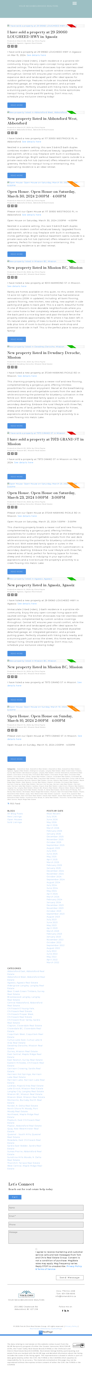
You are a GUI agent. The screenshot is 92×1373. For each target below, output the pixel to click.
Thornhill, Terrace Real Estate (71, 797)
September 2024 (56, 879)
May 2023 (52, 925)
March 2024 (53, 897)
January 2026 (54, 834)
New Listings (14, 817)
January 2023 (54, 937)
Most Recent (54, 814)
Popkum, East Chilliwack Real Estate (64, 792)
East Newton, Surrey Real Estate (34, 782)
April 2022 (52, 960)
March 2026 (53, 828)
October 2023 (54, 911)
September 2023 (56, 914)
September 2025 (56, 845)
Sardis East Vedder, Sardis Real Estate (57, 795)
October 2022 (54, 942)
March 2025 (53, 862)
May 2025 (52, 857)
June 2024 (52, 888)
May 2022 (52, 957)
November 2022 (55, 940)
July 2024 (52, 885)
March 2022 (53, 962)
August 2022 (53, 948)
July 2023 (52, 920)
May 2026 (52, 822)
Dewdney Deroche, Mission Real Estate (35, 364)
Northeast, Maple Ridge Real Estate (36, 792)
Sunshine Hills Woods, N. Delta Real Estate (42, 797)
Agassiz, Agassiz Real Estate (29, 43)
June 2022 (52, 954)
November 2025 (55, 839)
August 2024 (53, 882)
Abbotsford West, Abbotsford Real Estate (35, 130)
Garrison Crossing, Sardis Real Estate (21, 784)
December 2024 (55, 871)
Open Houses (14, 819)
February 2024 (54, 899)
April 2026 (52, 825)
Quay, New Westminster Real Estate (39, 794)
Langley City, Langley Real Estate (20, 788)
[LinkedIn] (68, 1311)
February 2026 (54, 831)
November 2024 (55, 874)
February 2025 (54, 865)
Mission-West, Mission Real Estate (71, 788)
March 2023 (53, 931)
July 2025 (52, 851)
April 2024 (52, 894)
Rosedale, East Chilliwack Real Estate (28, 795)
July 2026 (52, 817)
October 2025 (54, 842)
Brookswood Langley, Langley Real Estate (38, 773)
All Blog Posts (15, 814)
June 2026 (52, 819)
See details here (36, 55)
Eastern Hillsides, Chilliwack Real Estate (63, 782)
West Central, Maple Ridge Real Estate (21, 799)
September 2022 (56, 945)
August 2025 (53, 848)
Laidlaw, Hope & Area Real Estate (45, 786)
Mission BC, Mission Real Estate (31, 274)
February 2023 (54, 934)
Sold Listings (14, 822)
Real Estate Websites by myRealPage (46, 1329)
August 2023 (53, 917)
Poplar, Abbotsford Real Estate (24, 1126)
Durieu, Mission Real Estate (58, 780)
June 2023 (52, 922)
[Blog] (65, 1311)
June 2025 (52, 854)
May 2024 (52, 891)
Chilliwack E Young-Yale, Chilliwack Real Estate (32, 774)
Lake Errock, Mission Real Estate (71, 786)
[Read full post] (46, 27)
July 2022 (52, 951)
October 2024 (54, 877)
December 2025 (55, 837)
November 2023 (55, 908)
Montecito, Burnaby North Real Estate (22, 790)
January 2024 (54, 902)
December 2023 (55, 905)
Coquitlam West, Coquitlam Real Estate (41, 778)
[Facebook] (63, 1311)
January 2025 (54, 868)
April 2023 (52, 928)
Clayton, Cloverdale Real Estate (58, 776)
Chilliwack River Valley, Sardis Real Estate (30, 776)
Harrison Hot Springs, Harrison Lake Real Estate (55, 784)
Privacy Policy (71, 1326)
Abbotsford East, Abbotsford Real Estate (32, 769)
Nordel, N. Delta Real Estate (49, 790)
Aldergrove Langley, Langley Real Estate (45, 771)
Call (15, 1197)
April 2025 (52, 859)
